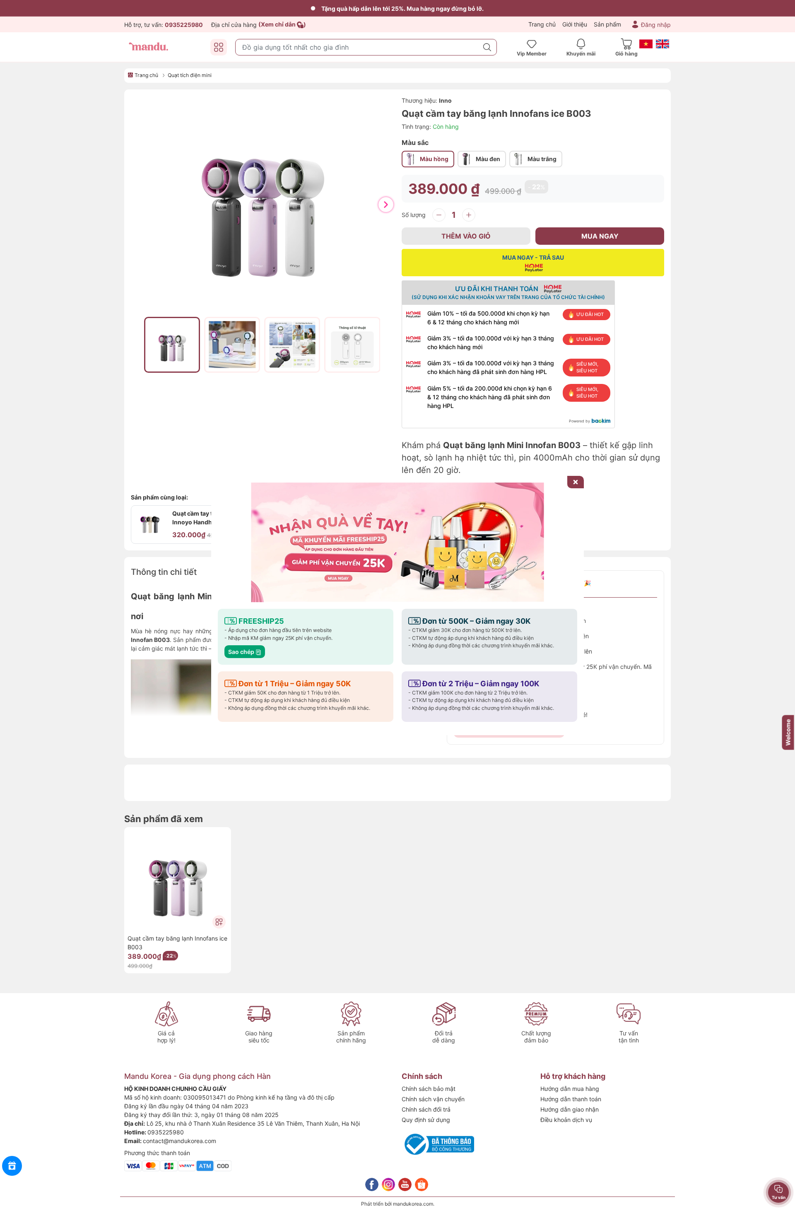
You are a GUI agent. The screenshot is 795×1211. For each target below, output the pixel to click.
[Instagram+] (388, 1184)
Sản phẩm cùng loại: (159, 497)
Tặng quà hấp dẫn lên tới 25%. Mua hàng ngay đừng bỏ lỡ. (402, 8)
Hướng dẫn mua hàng (569, 1088)
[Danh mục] (218, 47)
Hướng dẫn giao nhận (569, 1109)
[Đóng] (575, 482)
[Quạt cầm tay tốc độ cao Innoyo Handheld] (150, 524)
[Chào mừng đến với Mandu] (397, 542)
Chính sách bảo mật (428, 1088)
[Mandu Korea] (149, 47)
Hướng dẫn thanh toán (570, 1098)
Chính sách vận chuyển (433, 1098)
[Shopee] (421, 1184)
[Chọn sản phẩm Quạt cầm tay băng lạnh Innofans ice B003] (219, 922)
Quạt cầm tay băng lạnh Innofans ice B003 (177, 942)
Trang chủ (542, 24)
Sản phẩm (607, 24)
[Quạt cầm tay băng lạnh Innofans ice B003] (178, 880)
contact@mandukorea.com (179, 1140)
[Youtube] (405, 1184)
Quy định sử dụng (426, 1119)
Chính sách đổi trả (426, 1109)
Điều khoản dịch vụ (566, 1119)
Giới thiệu (574, 24)
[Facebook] (371, 1184)
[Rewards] (12, 1166)
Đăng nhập (656, 24)
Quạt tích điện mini (190, 75)
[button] (385, 204)
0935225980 (165, 1132)
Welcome (788, 732)
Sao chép (241, 651)
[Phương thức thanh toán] (177, 1165)
